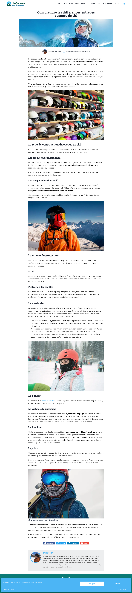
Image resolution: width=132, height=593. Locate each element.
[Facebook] (63, 578)
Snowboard (107, 4)
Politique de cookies (8, 589)
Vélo (65, 4)
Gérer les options (121, 589)
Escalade (91, 4)
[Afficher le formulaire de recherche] (124, 4)
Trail (83, 4)
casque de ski (48, 401)
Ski (99, 4)
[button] (49, 543)
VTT (59, 4)
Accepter (92, 584)
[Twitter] (68, 578)
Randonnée (74, 4)
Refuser (117, 584)
